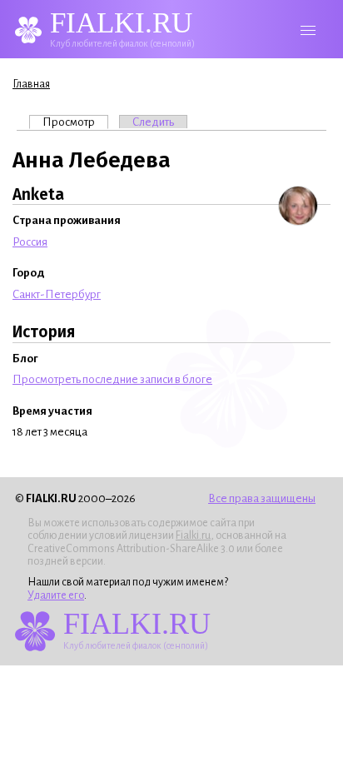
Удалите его (55, 595)
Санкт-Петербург (56, 294)
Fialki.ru (193, 535)
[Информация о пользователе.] (298, 206)
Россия (29, 242)
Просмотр (75, 122)
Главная (31, 84)
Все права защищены (262, 498)
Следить (153, 122)
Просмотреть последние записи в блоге (112, 379)
